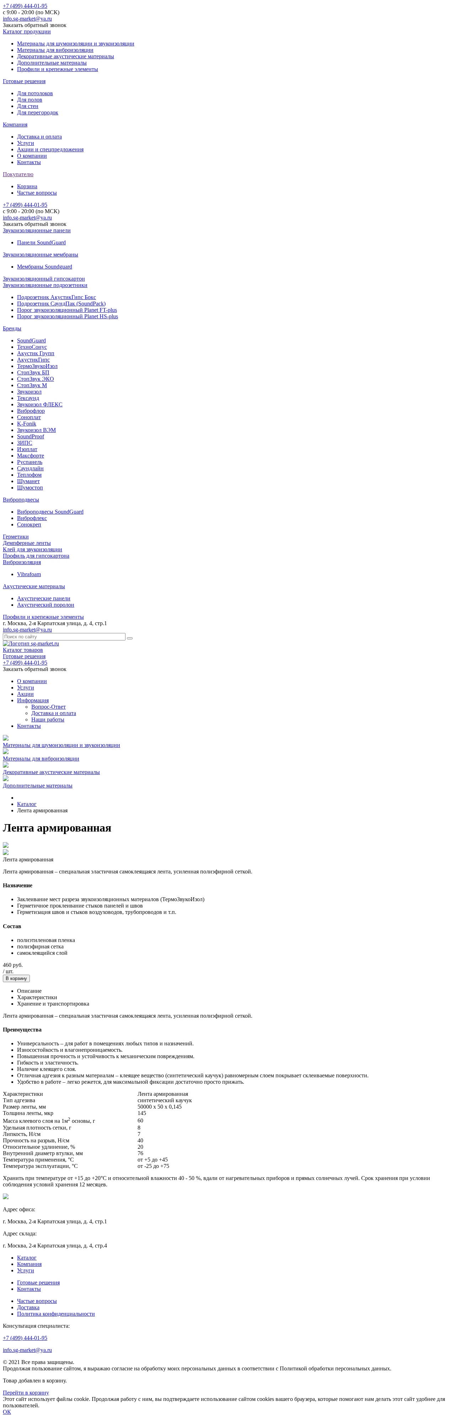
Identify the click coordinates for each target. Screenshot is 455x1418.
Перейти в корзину (26, 1393)
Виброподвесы (21, 500)
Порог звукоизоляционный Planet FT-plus (67, 310)
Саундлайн (30, 468)
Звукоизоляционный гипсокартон (44, 279)
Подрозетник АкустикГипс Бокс (56, 297)
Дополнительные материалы (52, 63)
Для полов (29, 100)
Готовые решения (24, 81)
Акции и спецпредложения (50, 149)
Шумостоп (30, 488)
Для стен (27, 106)
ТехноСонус (32, 347)
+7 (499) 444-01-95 (25, 6)
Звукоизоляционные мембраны (40, 254)
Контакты (29, 162)
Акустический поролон (45, 605)
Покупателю (18, 174)
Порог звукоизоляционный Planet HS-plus (67, 316)
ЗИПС (24, 443)
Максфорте (30, 456)
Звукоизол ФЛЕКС (40, 404)
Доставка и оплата (39, 137)
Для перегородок (37, 112)
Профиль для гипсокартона (36, 556)
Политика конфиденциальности (56, 1314)
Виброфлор (31, 411)
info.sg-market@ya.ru (27, 19)
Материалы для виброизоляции (55, 50)
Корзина (27, 186)
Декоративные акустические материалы (65, 56)
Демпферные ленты (27, 543)
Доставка (28, 1307)
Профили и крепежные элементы (57, 69)
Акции (25, 694)
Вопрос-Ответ (48, 707)
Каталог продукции (27, 31)
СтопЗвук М (32, 385)
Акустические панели (43, 598)
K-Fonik (26, 424)
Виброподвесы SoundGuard (50, 512)
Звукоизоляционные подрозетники (45, 285)
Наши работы (47, 719)
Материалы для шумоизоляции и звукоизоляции (75, 43)
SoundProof (30, 436)
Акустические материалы (34, 586)
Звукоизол (29, 392)
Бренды (12, 328)
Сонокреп (29, 524)
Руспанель (29, 462)
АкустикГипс (33, 360)
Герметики (16, 537)
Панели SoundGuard (41, 242)
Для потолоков (35, 93)
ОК (7, 1412)
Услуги (25, 143)
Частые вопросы (37, 193)
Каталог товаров (23, 650)
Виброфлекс (32, 518)
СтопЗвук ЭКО (35, 379)
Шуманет (28, 481)
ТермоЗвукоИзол (37, 366)
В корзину (16, 978)
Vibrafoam (29, 574)
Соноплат (29, 417)
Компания (15, 124)
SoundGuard (31, 340)
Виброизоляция (22, 562)
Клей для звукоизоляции (32, 549)
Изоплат (27, 449)
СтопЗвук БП (33, 372)
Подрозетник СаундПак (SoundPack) (61, 304)
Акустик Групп (35, 353)
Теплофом (29, 475)
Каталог (27, 1258)
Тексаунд (28, 398)
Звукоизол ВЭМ (36, 430)
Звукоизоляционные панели (37, 230)
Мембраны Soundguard (44, 267)
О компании (32, 156)
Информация (33, 700)
